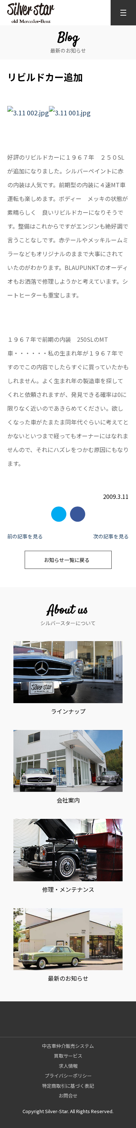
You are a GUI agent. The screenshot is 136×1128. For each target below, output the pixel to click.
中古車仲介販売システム (68, 1045)
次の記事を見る (111, 536)
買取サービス (68, 1055)
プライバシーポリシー (68, 1075)
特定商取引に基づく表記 (68, 1085)
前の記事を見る (25, 536)
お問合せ (68, 1095)
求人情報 (68, 1065)
